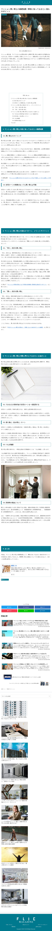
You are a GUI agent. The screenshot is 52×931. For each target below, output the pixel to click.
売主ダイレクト (26, 924)
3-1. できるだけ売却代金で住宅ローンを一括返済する (25, 114)
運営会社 (13, 926)
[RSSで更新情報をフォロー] (14, 574)
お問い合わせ (38, 926)
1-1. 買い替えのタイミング (18, 100)
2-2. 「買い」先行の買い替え (19, 109)
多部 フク (14, 565)
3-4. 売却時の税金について (18, 120)
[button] (49, 696)
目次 (24, 95)
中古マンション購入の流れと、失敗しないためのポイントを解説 (25, 327)
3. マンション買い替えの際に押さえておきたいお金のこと (25, 111)
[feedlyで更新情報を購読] (12, 574)
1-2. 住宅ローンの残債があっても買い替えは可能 (24, 102)
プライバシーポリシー (42, 924)
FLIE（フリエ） (9, 924)
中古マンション (5, 579)
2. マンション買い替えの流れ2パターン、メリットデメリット (26, 105)
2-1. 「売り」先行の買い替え (19, 107)
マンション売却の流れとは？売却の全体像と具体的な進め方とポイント (27, 284)
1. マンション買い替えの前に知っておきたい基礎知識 (24, 98)
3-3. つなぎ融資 (16, 118)
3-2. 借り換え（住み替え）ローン (20, 116)
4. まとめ (13, 122)
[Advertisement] (26, 81)
